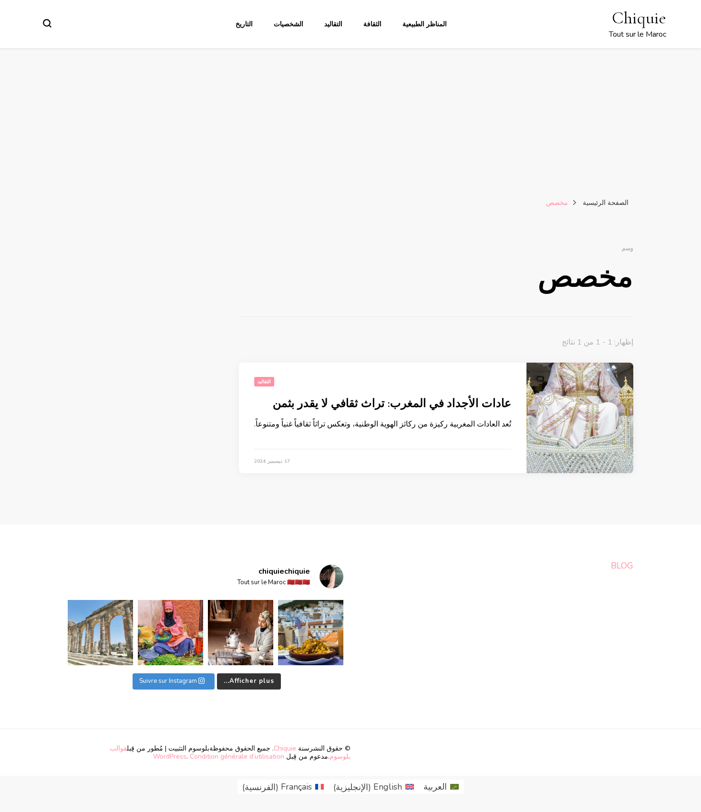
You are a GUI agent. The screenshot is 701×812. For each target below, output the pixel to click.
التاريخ (244, 24)
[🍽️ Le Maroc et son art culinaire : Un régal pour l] (310, 632)
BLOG (622, 565)
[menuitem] (441, 787)
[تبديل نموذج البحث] (47, 23)
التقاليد (333, 24)
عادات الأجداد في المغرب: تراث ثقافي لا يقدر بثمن (392, 403)
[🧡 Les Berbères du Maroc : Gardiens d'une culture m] (240, 632)
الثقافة (372, 24)
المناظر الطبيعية (424, 24)
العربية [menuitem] (435, 786)
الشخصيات (288, 24)
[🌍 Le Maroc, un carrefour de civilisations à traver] (100, 632)
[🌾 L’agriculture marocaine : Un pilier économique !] (170, 632)
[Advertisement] (350, 119)
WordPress (169, 756)
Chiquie (639, 18)
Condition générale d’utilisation (237, 756)
